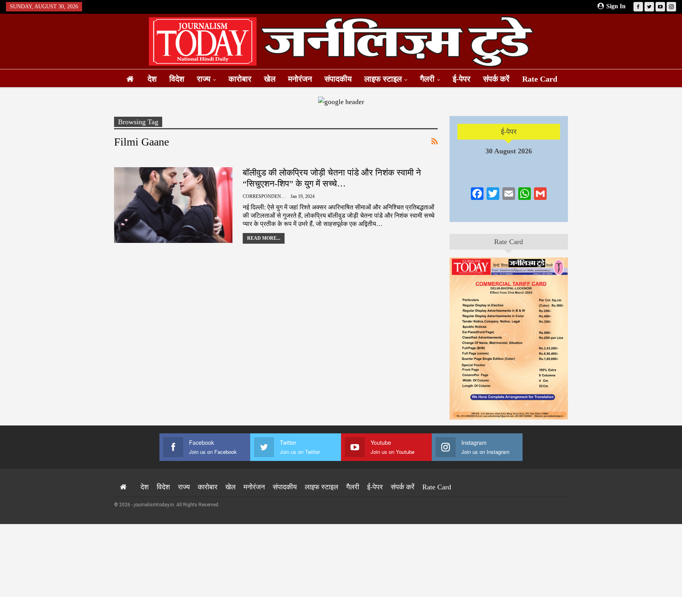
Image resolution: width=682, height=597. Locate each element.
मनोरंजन (300, 79)
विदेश (176, 79)
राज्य (203, 79)
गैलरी (427, 79)
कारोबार (240, 79)
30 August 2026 (508, 151)
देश (152, 79)
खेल (269, 79)
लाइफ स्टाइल (383, 79)
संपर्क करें (496, 79)
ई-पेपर (461, 79)
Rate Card (539, 79)
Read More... (263, 238)
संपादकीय (338, 79)
